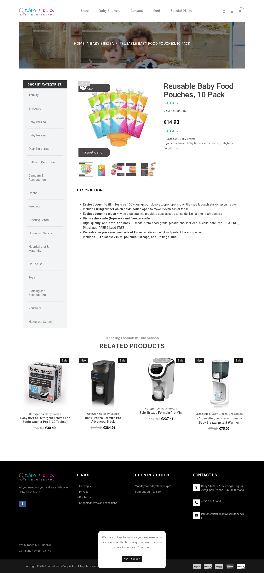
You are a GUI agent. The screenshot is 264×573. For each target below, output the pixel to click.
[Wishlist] (59, 399)
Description (90, 190)
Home (79, 43)
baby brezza (195, 143)
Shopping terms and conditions (98, 502)
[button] (83, 86)
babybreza (227, 143)
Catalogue (85, 486)
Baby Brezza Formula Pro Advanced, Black (103, 419)
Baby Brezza (102, 43)
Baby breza (178, 143)
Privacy (83, 491)
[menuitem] (84, 11)
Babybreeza (211, 143)
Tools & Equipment (229, 418)
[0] (240, 11)
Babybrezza (171, 148)
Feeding (209, 418)
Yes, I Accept (132, 559)
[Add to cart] (52, 399)
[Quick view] (67, 399)
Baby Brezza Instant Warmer (219, 422)
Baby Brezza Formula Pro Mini (161, 413)
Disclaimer (85, 497)
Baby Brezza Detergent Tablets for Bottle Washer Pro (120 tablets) (45, 420)
